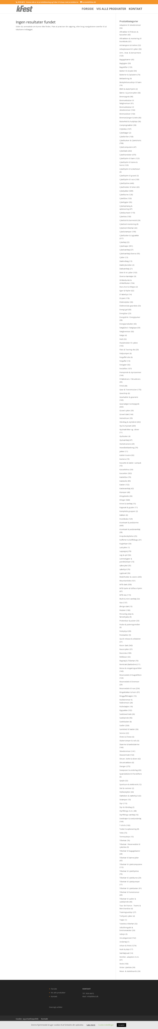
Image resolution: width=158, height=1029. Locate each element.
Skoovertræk (124, 755)
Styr (121, 803)
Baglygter (123, 63)
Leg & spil (123, 555)
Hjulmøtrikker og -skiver (129, 429)
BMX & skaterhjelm (127, 89)
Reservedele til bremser (129, 681)
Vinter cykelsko (125, 967)
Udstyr (122, 934)
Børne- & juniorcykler (128, 93)
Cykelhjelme (124, 183)
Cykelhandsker (125, 155)
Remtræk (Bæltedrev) (128, 664)
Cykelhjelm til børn (127, 158)
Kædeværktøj (124, 488)
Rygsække (123, 710)
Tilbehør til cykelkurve (128, 878)
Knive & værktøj (125, 503)
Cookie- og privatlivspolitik (27, 1019)
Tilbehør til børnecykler (129, 858)
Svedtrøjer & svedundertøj (130, 818)
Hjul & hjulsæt (125, 426)
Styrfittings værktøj (127, 815)
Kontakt (135, 9)
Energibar (123, 313)
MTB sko (122, 595)
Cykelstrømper (125, 231)
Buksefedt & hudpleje (128, 121)
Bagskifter (123, 67)
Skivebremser (125, 751)
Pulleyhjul (123, 631)
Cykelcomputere (126, 147)
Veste (121, 964)
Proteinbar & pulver (127, 621)
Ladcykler (123, 547)
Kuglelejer (123, 543)
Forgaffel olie (124, 357)
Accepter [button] (121, 1025)
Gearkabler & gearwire (128, 397)
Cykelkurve (123, 194)
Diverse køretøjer (126, 276)
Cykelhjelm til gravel (127, 175)
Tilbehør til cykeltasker (128, 888)
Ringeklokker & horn (127, 692)
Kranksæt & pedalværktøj (129, 529)
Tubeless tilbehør (126, 924)
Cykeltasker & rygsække (129, 235)
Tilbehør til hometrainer (129, 892)
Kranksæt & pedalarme (128, 522)
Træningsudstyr (126, 912)
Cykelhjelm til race (127, 179)
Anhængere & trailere (128, 45)
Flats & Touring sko (127, 349)
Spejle (122, 780)
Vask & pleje (124, 949)
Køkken (122, 515)
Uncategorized (125, 938)
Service (122, 733)
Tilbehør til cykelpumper (129, 881)
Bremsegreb (124, 96)
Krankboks (123, 519)
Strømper (123, 799)
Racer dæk (123, 645)
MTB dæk (123, 584)
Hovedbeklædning (126, 447)
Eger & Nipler (125, 290)
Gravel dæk (124, 414)
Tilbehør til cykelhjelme (129, 871)
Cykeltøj (122, 242)
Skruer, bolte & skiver (128, 759)
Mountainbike (125, 581)
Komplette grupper (127, 511)
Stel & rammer (125, 788)
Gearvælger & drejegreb (129, 404)
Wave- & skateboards (128, 971)
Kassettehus (124, 469)
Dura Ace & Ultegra (127, 287)
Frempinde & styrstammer (130, 372)
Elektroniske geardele (128, 306)
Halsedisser (124, 418)
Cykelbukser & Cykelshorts (130, 140)
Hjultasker (123, 436)
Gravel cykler (124, 410)
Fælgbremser (124, 331)
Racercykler (124, 649)
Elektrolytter (124, 302)
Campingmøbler (126, 125)
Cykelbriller (124, 136)
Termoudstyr (124, 836)
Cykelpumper (124, 213)
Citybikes (123, 129)
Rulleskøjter (124, 706)
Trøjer (121, 920)
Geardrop (123, 393)
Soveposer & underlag (128, 770)
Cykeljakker (124, 191)
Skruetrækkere (125, 762)
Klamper (123, 492)
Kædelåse (123, 477)
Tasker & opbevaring (128, 829)
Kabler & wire (125, 455)
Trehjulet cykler (125, 916)
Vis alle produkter (111, 9)
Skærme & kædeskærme (129, 744)
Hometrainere (125, 444)
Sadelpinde (124, 718)
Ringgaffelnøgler (126, 696)
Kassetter (123, 473)
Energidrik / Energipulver (129, 317)
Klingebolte (124, 496)
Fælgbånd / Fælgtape (128, 328)
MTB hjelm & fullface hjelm (130, 588)
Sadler (122, 725)
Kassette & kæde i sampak (130, 463)
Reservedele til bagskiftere (130, 675)
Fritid (121, 386)
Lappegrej (123, 551)
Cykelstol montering (127, 224)
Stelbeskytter (124, 792)
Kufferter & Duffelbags (128, 540)
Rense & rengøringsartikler (130, 668)
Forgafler (123, 361)
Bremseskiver (125, 114)
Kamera (122, 459)
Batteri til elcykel (126, 71)
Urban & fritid (125, 945)
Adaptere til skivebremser (130, 25)
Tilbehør (122, 840)
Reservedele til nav (127, 688)
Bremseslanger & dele (128, 117)
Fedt (121, 339)
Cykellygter (123, 202)
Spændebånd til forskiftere (130, 774)
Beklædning (124, 78)
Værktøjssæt (124, 953)
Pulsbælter (123, 635)
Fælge (121, 335)
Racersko (123, 653)
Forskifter (123, 368)
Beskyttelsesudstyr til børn (130, 82)
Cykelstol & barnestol (128, 220)
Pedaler (122, 610)
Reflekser (123, 657)
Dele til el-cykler (126, 272)
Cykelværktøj (124, 250)
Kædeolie (123, 481)
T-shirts (122, 825)
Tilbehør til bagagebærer (129, 851)
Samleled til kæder (127, 729)
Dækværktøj (124, 269)
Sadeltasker (124, 721)
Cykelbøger (124, 133)
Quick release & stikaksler (130, 639)
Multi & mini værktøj (127, 599)
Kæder (122, 484)
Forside (88, 9)
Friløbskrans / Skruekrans (129, 379)
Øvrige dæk (124, 606)
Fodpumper (124, 353)
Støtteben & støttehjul (128, 796)
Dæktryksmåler (125, 265)
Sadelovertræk (125, 714)
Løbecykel (123, 565)
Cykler (122, 257)
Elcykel (122, 298)
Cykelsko (123, 216)
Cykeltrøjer (123, 246)
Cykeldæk (123, 151)
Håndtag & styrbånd (127, 422)
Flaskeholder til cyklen (128, 343)
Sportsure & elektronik (128, 784)
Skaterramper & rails (128, 740)
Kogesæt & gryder (126, 507)
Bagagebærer (125, 59)
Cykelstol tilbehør (126, 228)
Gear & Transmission (128, 389)
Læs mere (91, 1025)
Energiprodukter (126, 324)
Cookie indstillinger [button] (106, 1025)
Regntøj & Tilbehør (127, 661)
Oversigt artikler (55, 1007)
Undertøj (123, 942)
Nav (121, 602)
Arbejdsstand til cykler (128, 49)
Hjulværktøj (124, 440)
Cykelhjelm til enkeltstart (129, 169)
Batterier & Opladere (128, 75)
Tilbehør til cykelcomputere (130, 864)
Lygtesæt (123, 573)
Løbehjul (123, 569)
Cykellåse (123, 198)
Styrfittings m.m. (126, 811)
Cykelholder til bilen (127, 187)
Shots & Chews (125, 737)
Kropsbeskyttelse (126, 536)
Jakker (121, 451)
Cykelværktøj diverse (127, 253)
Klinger (122, 500)
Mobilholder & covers (128, 577)
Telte (121, 833)
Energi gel (123, 309)
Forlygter (123, 365)
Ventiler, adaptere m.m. (129, 957)
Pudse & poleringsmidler (129, 624)
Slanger (122, 766)
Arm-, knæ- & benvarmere (130, 53)
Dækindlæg (124, 261)
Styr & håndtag (125, 807)
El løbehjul (123, 294)
